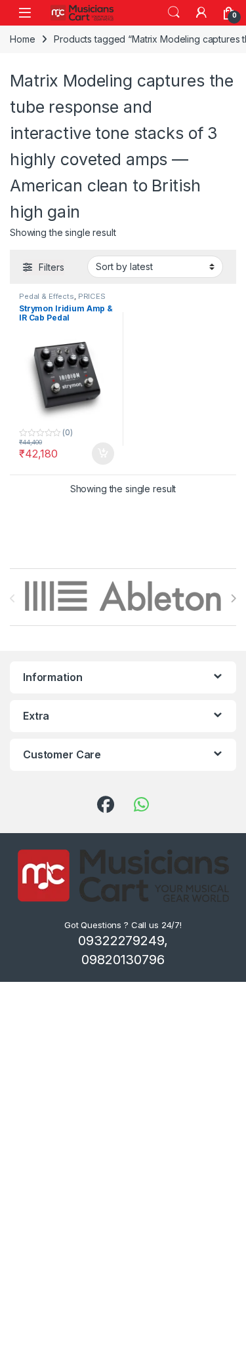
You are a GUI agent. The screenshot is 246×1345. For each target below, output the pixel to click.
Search (174, 12)
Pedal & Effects (46, 296)
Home (22, 39)
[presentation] (233, 598)
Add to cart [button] (103, 453)
